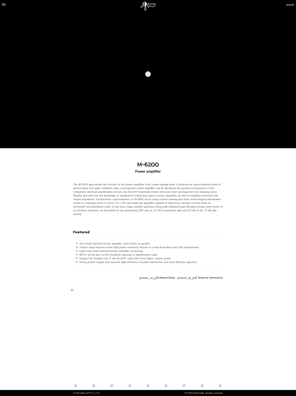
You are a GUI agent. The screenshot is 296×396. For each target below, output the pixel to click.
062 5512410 (121, 347)
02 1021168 (80, 347)
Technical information (200, 278)
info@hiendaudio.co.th (179, 347)
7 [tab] (156, 294)
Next (227, 290)
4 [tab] (146, 294)
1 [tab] (137, 294)
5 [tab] (150, 294)
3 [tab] (143, 294)
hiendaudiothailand (147, 347)
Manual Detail (157, 278)
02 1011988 (100, 347)
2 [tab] (140, 294)
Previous (68, 290)
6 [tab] (153, 294)
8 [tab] (159, 294)
